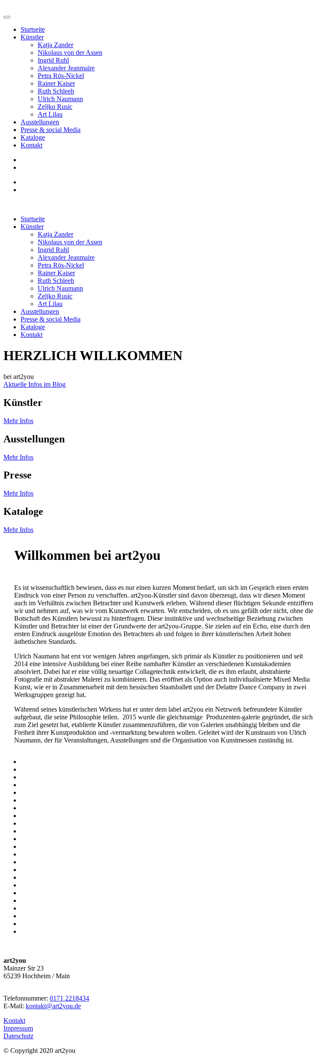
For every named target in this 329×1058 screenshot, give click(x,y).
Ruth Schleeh (56, 91)
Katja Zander (55, 44)
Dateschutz (18, 1036)
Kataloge (33, 137)
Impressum (18, 1028)
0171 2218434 (69, 998)
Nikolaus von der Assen (70, 52)
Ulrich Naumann (60, 98)
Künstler (32, 37)
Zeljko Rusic (55, 106)
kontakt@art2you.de (53, 1006)
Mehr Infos (18, 420)
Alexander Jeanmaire (66, 68)
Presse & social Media (51, 129)
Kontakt (31, 145)
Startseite (33, 29)
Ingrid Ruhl (53, 60)
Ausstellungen (40, 122)
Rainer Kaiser (56, 83)
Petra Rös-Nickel (61, 75)
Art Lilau (50, 114)
